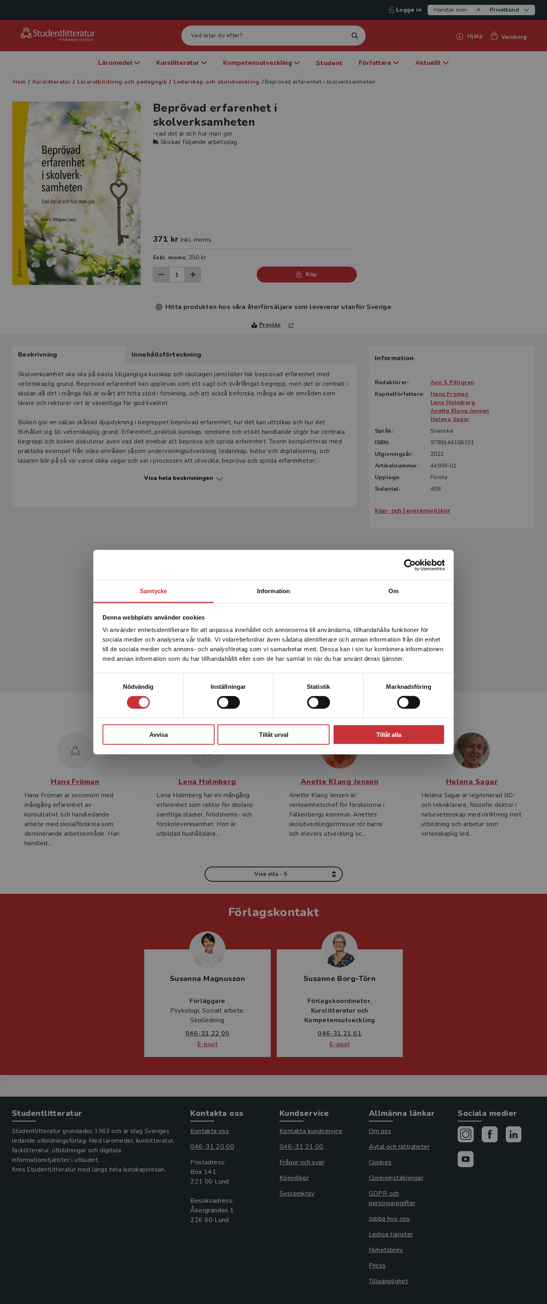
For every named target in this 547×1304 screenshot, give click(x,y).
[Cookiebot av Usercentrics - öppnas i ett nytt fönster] (410, 565)
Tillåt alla (388, 734)
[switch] (228, 702)
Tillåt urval (273, 734)
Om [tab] (393, 591)
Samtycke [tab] (153, 591)
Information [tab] (273, 591)
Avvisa (158, 734)
